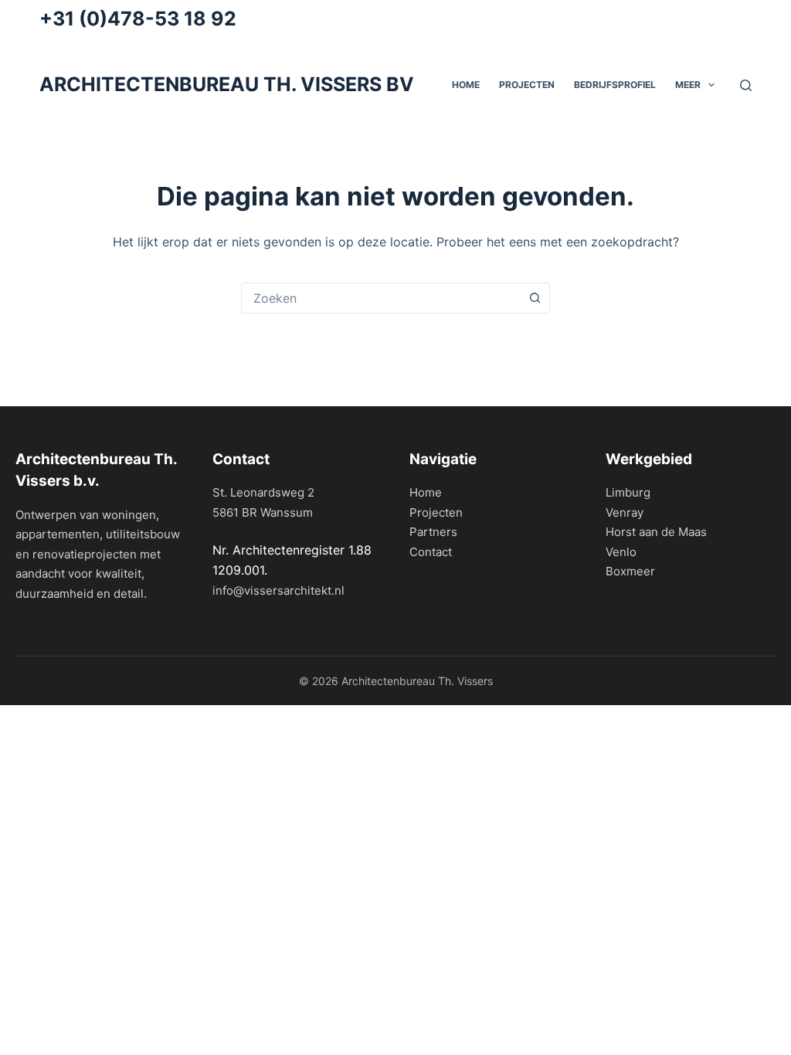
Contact (430, 551)
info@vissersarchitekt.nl (278, 590)
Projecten (527, 84)
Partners (433, 531)
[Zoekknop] (534, 298)
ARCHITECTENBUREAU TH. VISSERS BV (226, 84)
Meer (688, 84)
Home (425, 492)
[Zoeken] (746, 85)
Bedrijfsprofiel (615, 84)
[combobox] (381, 298)
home (466, 84)
